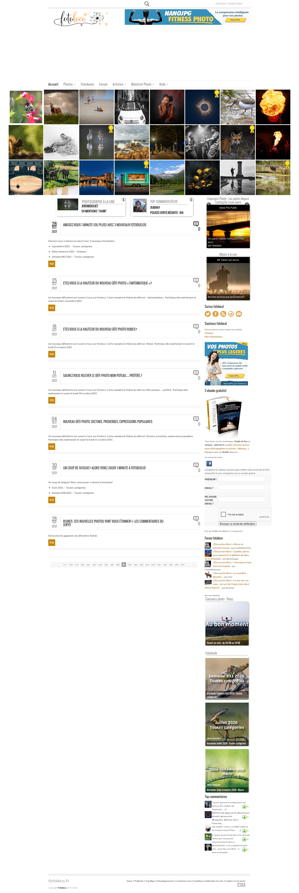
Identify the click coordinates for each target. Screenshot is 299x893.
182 (94, 565)
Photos (67, 84)
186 (117, 565)
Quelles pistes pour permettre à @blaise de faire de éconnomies (227, 555)
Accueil (53, 84)
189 (135, 565)
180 (82, 565)
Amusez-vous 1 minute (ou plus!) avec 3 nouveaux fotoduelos (104, 225)
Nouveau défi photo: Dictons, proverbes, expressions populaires (107, 421)
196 (176, 565)
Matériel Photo (140, 84)
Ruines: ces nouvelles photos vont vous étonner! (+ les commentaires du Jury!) (113, 523)
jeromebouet (90, 206)
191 (147, 565)
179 (76, 565)
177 (64, 565)
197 (182, 565)
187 (123, 565)
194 (164, 565)
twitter (239, 885)
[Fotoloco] (81, 18)
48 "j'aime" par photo (228, 259)
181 (88, 565)
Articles (116, 84)
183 (100, 565)
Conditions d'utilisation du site (208, 881)
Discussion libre (222, 544)
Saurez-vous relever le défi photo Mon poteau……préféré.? (102, 375)
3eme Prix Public (228, 207)
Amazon (209, 332)
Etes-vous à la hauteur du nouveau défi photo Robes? (100, 329)
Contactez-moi (183, 881)
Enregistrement (235, 3)
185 (112, 565)
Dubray (155, 207)
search (146, 3)
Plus (52, 263)
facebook (243, 885)
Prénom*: (211, 479)
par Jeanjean (214, 245)
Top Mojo (150, 881)
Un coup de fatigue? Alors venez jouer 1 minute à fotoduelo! (104, 468)
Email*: (209, 488)
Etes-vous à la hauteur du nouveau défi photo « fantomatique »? (107, 283)
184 (106, 565)
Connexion (221, 3)
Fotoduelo (87, 84)
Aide (161, 84)
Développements (165, 881)
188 (129, 565)
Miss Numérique (213, 336)
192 (153, 565)
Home (129, 881)
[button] (209, 463)
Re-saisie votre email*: (211, 500)
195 (170, 565)
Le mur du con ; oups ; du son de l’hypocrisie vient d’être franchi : (227, 584)
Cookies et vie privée (236, 881)
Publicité (139, 881)
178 (70, 565)
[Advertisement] (149, 54)
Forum (103, 84)
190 (141, 565)
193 (159, 565)
